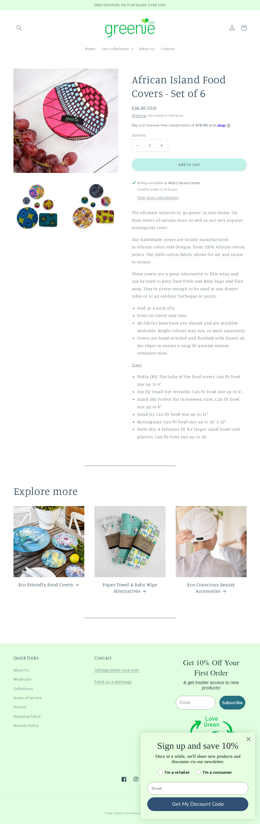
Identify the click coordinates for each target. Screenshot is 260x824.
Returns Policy (26, 725)
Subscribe (232, 702)
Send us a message (113, 681)
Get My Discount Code (198, 804)
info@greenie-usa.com (116, 669)
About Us (21, 670)
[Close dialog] (248, 739)
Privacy (19, 707)
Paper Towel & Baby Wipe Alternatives (130, 587)
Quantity (139, 135)
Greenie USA (121, 813)
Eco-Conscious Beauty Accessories (211, 587)
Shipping (139, 115)
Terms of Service (27, 698)
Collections (23, 688)
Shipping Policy (27, 716)
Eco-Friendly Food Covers (45, 584)
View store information (158, 197)
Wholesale (22, 679)
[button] (19, 28)
